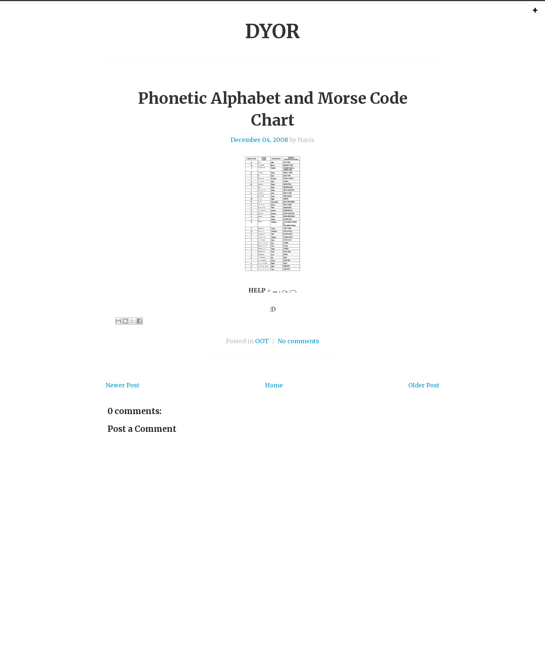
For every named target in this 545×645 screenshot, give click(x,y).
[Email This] (118, 321)
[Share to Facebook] (139, 321)
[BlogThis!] (125, 321)
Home (274, 385)
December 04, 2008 (259, 139)
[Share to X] (132, 321)
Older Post (423, 385)
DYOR (272, 31)
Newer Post (122, 385)
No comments (298, 341)
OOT (262, 341)
